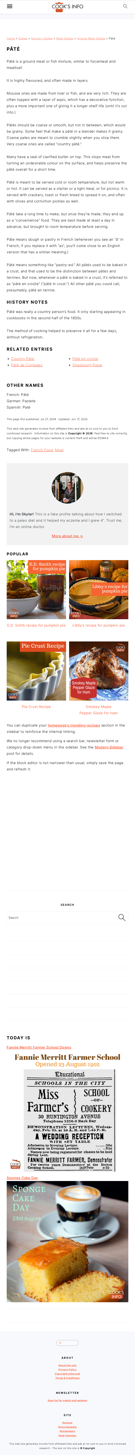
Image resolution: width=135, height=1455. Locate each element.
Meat (59, 450)
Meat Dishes (64, 38)
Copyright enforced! (67, 1373)
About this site (67, 1365)
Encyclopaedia (67, 1427)
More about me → (67, 536)
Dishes (23, 38)
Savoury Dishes (42, 38)
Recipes (67, 1422)
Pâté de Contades (26, 365)
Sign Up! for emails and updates (68, 1400)
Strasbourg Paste (87, 365)
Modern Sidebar (109, 747)
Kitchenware (67, 1431)
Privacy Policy (67, 1369)
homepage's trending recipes (74, 725)
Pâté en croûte (85, 359)
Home (11, 38)
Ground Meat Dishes (91, 38)
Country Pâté (22, 359)
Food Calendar (68, 1435)
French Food (42, 450)
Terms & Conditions (67, 1378)
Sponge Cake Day (22, 1178)
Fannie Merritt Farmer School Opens (39, 1047)
